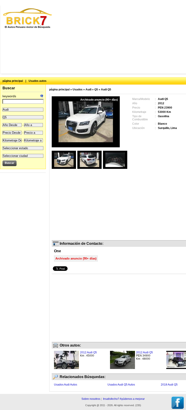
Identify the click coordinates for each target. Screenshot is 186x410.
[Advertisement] (122, 39)
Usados (78, 89)
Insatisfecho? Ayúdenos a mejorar (124, 398)
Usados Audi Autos (65, 384)
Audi (88, 89)
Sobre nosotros (90, 398)
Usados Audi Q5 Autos (121, 384)
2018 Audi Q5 (169, 384)
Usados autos (37, 80)
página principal (12, 80)
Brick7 (27, 17)
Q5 (96, 89)
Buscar (8, 88)
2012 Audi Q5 (88, 352)
